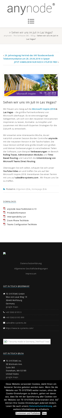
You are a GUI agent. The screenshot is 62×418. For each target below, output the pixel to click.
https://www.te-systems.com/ (20, 328)
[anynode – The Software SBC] (31, 9)
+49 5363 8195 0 (14, 312)
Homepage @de (39, 189)
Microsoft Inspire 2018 (43, 109)
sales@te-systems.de (16, 323)
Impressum (31, 273)
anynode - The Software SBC (16, 35)
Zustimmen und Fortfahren (28, 413)
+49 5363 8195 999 (15, 317)
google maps (12, 307)
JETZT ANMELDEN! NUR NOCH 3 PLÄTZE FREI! (35, 62)
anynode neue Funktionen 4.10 (21, 209)
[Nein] (58, 399)
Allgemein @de (23, 189)
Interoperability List (16, 216)
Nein (44, 413)
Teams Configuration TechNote (22, 224)
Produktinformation (16, 212)
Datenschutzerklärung (31, 263)
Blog (33, 35)
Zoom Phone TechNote (18, 220)
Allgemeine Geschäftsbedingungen (31, 268)
